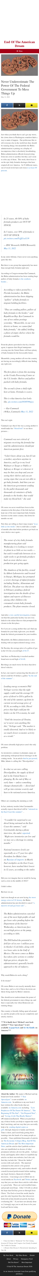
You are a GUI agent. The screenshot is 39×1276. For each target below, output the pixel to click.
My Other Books (21, 1255)
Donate (32, 1255)
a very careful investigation (19, 615)
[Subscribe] (32, 105)
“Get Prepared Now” (28, 1113)
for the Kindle (29, 1027)
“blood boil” (18, 428)
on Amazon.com (15, 1107)
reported (26, 832)
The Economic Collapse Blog (15, 1140)
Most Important (27, 1262)
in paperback (14, 1027)
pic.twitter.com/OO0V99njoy (21, 401)
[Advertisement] (19, 19)
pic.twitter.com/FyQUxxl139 (16, 238)
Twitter (27, 1179)
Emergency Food (27, 1259)
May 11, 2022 (10, 248)
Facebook (17, 1179)
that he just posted (30, 758)
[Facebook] (7, 105)
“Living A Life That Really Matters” (18, 1116)
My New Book (8, 1255)
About (8, 1259)
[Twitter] (19, 105)
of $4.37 (25, 650)
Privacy (15, 1259)
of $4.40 (22, 659)
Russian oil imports (15, 859)
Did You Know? (13, 1262)
